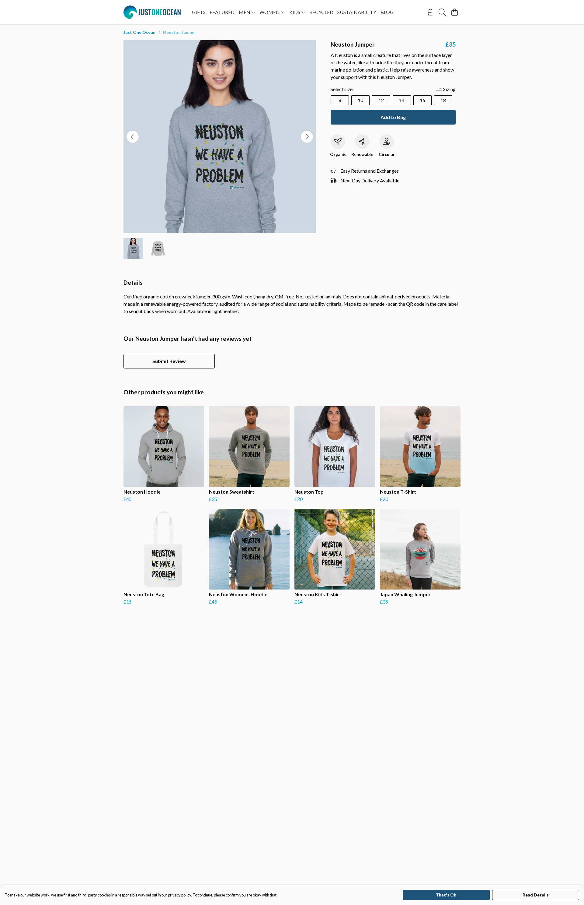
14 (402, 100)
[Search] (442, 12)
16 (422, 100)
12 (381, 100)
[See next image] (307, 137)
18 (443, 100)
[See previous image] (133, 137)
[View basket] (454, 12)
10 (360, 100)
